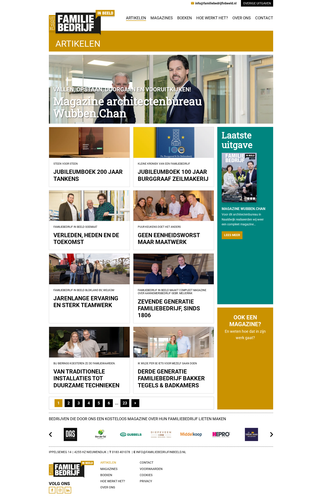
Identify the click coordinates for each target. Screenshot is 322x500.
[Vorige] (50, 434)
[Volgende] (271, 434)
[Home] (82, 22)
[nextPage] (135, 403)
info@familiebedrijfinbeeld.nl (161, 452)
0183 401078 (121, 452)
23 (125, 403)
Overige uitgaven (257, 3)
